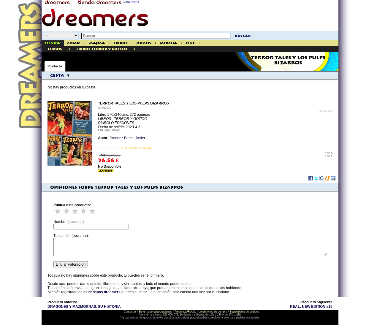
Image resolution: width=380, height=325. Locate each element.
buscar (243, 36)
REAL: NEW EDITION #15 (311, 307)
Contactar (130, 311)
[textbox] (155, 36)
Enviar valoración (71, 264)
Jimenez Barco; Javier (127, 138)
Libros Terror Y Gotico (101, 49)
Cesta (57, 75)
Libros (120, 43)
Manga (97, 43)
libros (55, 49)
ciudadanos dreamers (102, 292)
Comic (73, 43)
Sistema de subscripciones (155, 311)
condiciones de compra (213, 311)
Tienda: (53, 43)
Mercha (168, 43)
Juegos (143, 43)
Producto (55, 66)
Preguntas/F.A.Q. (185, 311)
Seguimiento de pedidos (244, 311)
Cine (190, 43)
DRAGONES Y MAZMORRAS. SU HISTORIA (84, 307)
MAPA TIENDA (131, 2)
